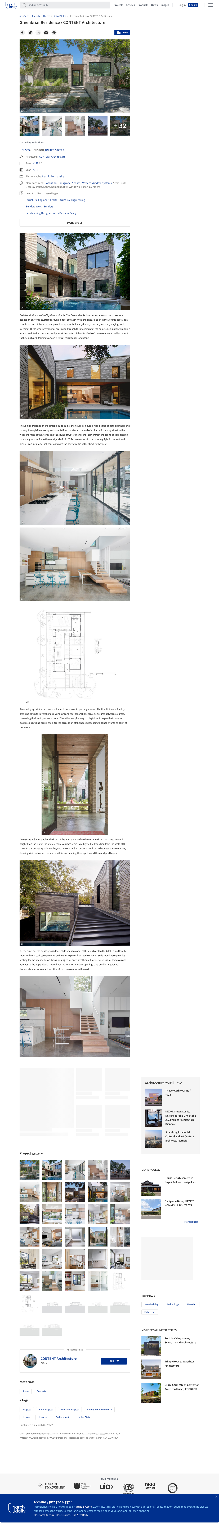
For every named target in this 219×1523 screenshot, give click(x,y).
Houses (25, 150)
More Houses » (192, 1222)
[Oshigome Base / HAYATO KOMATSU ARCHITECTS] (151, 1209)
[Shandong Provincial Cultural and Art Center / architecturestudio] (153, 1139)
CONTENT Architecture (52, 157)
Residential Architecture (99, 1409)
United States (54, 150)
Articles (130, 5)
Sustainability (151, 1304)
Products (143, 5)
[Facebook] (22, 32)
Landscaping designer (39, 213)
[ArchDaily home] (11, 5)
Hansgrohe (64, 183)
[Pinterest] (54, 32)
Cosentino (51, 183)
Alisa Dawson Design (65, 213)
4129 (35, 163)
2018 (35, 170)
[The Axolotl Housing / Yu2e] (153, 1097)
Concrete (41, 1391)
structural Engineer (37, 200)
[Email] (46, 32)
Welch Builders (44, 206)
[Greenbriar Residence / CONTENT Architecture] (29, 1170)
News (154, 5)
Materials (191, 1304)
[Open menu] (210, 5)
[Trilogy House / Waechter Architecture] (151, 1369)
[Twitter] (30, 32)
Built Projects (46, 1409)
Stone (26, 1391)
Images (164, 5)
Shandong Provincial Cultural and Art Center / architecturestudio (179, 1136)
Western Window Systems (97, 183)
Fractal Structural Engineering (67, 200)
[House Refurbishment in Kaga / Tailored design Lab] (151, 1186)
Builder (30, 206)
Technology (173, 1304)
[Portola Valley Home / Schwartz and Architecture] (151, 1346)
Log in (182, 5)
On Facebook (62, 1417)
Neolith (76, 183)
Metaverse (149, 1312)
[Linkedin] (38, 32)
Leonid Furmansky (53, 176)
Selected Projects (70, 1409)
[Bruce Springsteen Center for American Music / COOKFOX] (151, 1393)
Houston (42, 1417)
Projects (118, 5)
